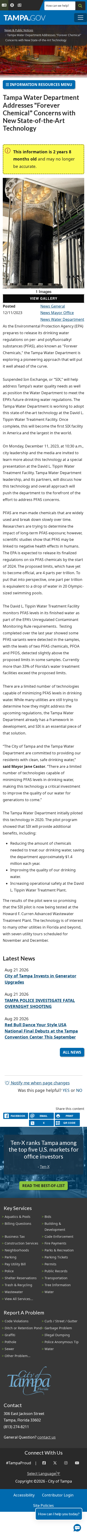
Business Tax (15, 1236)
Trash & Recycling (18, 1285)
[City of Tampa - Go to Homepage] (24, 17)
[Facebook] (44, 1463)
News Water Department (62, 319)
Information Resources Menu (40, 84)
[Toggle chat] (76, 1527)
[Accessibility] (12, 5)
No (79, 1090)
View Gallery (43, 298)
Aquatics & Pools (17, 1216)
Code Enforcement (59, 1236)
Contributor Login (58, 1495)
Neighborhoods (17, 1250)
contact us (46, 1437)
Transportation (56, 1278)
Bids (48, 1216)
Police (9, 1271)
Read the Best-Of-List (43, 1185)
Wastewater (14, 1292)
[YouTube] (77, 1463)
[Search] (80, 5)
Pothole (10, 1342)
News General (52, 306)
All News (72, 1052)
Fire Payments (55, 1243)
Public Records (56, 1271)
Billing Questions (18, 1223)
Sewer (9, 1349)
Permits (50, 1264)
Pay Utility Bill (15, 1264)
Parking (10, 1257)
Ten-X (44, 1166)
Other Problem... (17, 1356)
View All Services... (19, 1299)
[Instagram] (66, 1463)
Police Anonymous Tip (62, 1342)
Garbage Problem (58, 1328)
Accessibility (24, 1495)
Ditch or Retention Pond (23, 1328)
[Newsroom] (19, 5)
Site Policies (43, 1505)
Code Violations (17, 1321)
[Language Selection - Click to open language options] (4, 5)
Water (49, 1292)
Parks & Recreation (59, 1250)
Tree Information (58, 1285)
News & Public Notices (18, 30)
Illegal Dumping (57, 1335)
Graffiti (10, 1335)
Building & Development (55, 1226)
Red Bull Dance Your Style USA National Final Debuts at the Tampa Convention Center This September (41, 1031)
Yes (66, 1090)
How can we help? (57, 6)
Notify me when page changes (40, 1083)
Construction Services (21, 1243)
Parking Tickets (56, 1257)
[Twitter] (55, 1463)
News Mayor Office (57, 312)
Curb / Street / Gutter (61, 1321)
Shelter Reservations (21, 1278)
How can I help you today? (59, 1514)
